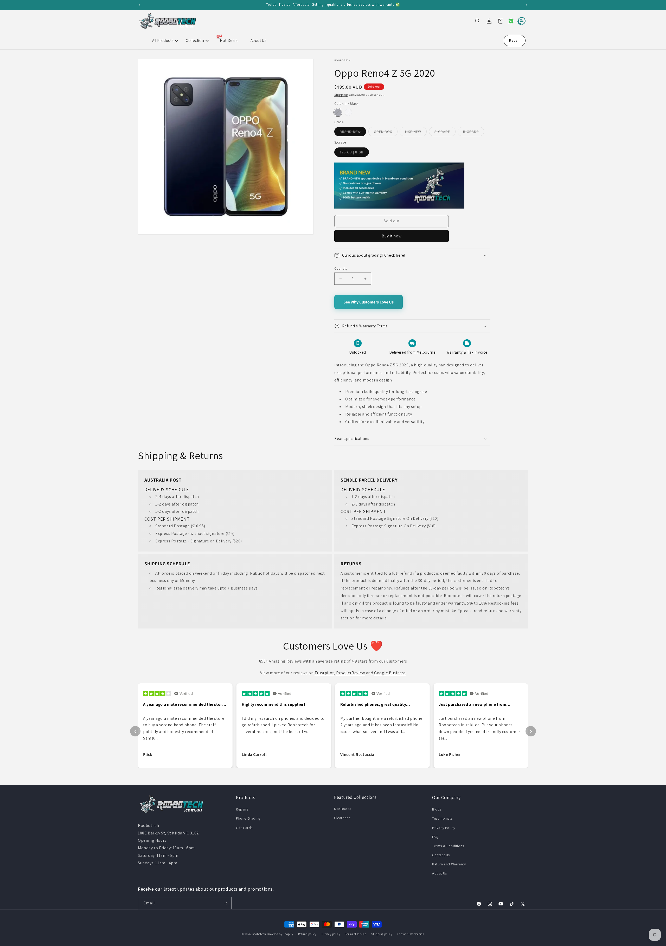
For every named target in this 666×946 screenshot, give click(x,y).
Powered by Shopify (280, 934)
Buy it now (392, 236)
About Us (258, 40)
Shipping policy (381, 934)
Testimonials (442, 818)
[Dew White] (348, 112)
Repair (514, 40)
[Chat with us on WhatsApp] (509, 21)
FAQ (435, 836)
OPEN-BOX (386, 132)
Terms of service (355, 934)
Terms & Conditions (448, 846)
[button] (477, 21)
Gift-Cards (244, 827)
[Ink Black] (338, 112)
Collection (195, 40)
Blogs (436, 809)
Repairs (242, 809)
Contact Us (441, 855)
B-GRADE (473, 132)
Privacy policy (331, 934)
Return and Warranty (449, 864)
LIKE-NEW (416, 132)
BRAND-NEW (353, 132)
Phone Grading (248, 818)
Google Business (390, 673)
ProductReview (350, 673)
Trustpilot (324, 673)
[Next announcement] (526, 5)
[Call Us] (520, 21)
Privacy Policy (443, 827)
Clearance (342, 817)
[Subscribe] (225, 903)
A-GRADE (445, 132)
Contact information (411, 934)
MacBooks (342, 808)
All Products (162, 40)
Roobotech (259, 934)
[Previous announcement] (139, 5)
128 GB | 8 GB (354, 153)
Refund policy (307, 934)
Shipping (341, 94)
